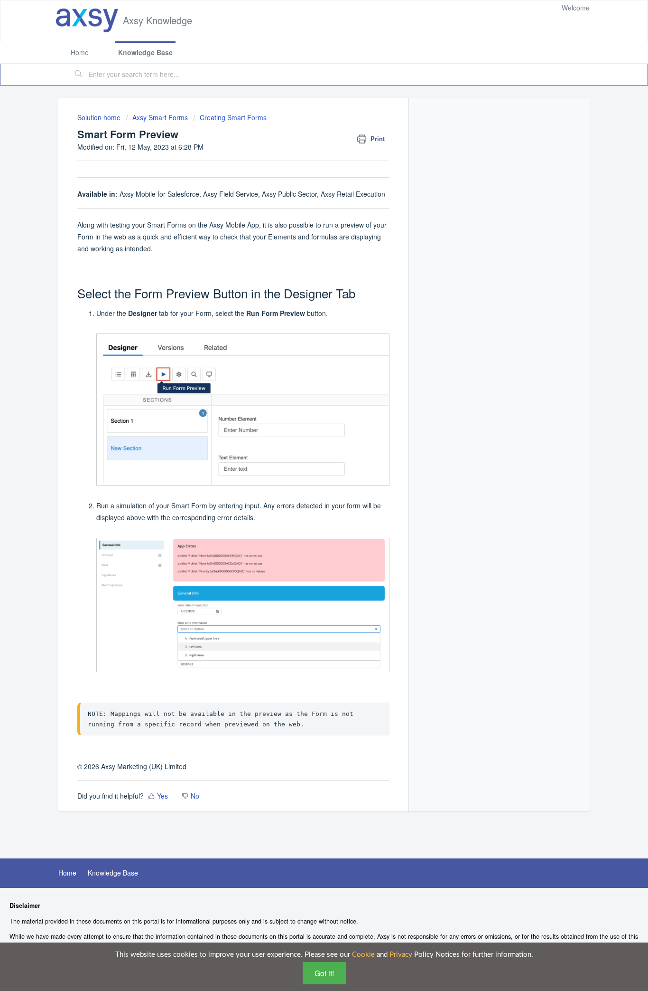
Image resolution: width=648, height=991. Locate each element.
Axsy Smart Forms (160, 117)
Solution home (99, 117)
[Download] (306, 380)
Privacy (400, 954)
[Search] (79, 74)
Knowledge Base (145, 52)
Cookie (363, 954)
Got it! (324, 973)
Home (80, 52)
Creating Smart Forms (233, 117)
